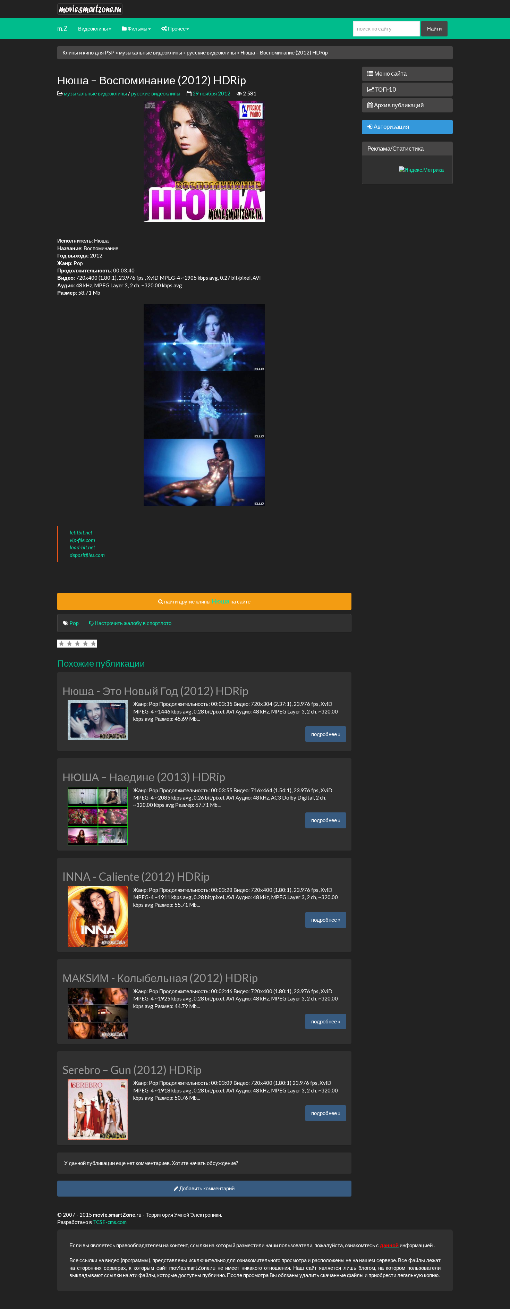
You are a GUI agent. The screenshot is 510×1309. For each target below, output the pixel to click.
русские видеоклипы (211, 52)
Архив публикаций (398, 105)
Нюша (220, 601)
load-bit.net (82, 547)
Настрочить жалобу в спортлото (132, 623)
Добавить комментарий (206, 1188)
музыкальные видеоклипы (150, 52)
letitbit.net (81, 532)
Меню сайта (390, 73)
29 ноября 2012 (211, 93)
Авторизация (391, 126)
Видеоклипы (93, 28)
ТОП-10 (385, 89)
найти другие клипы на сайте (206, 601)
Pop (74, 623)
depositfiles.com (87, 555)
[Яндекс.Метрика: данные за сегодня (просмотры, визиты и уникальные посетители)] (421, 170)
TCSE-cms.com (110, 1222)
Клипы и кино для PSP (88, 52)
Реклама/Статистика (395, 148)
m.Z (62, 28)
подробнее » (325, 734)
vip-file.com (82, 540)
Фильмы (137, 28)
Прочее (176, 28)
